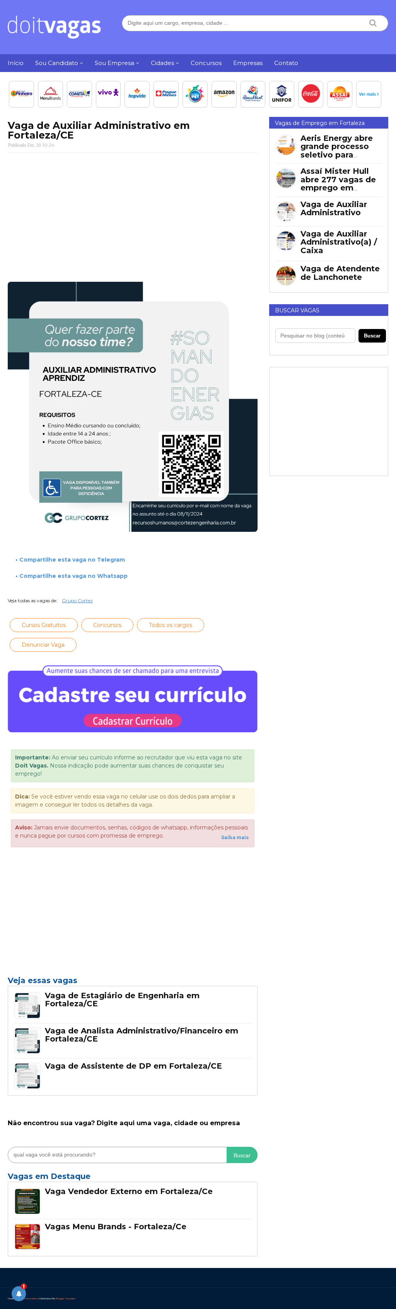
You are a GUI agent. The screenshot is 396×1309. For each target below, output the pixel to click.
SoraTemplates (29, 1298)
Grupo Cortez (77, 600)
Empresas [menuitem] (248, 63)
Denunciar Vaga (43, 644)
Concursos (107, 625)
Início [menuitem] (16, 63)
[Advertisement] (133, 214)
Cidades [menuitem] (162, 63)
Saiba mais (235, 837)
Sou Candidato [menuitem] (56, 63)
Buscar (242, 1155)
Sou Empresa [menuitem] (114, 63)
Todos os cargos (170, 625)
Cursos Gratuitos (44, 625)
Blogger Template (65, 1298)
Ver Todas (133, 1178)
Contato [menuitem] (286, 63)
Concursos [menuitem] (206, 63)
